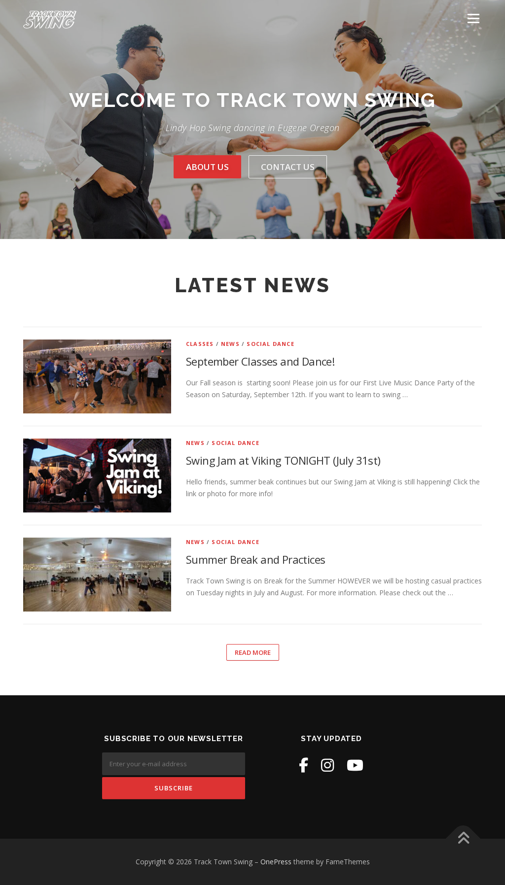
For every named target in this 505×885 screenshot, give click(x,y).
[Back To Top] (463, 838)
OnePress (275, 861)
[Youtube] (355, 765)
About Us (207, 166)
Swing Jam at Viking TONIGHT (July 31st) (283, 460)
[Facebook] (303, 765)
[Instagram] (327, 765)
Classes (200, 343)
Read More (253, 652)
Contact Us (288, 166)
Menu (473, 18)
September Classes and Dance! (260, 361)
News (230, 343)
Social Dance (270, 343)
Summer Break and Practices (255, 559)
